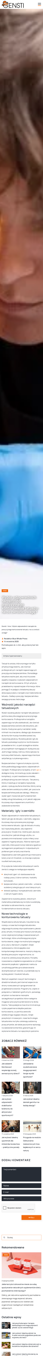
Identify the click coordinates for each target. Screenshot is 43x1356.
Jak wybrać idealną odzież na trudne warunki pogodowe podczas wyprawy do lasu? (26, 1335)
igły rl (38, 770)
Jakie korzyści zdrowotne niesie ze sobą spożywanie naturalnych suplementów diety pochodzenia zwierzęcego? (21, 1287)
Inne (5, 591)
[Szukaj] (4, 1237)
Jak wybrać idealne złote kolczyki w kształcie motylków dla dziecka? (26, 1345)
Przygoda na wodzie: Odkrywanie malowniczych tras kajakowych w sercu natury (32, 1144)
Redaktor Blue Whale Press (15, 638)
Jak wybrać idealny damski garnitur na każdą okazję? (31, 1102)
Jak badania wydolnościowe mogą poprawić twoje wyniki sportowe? (30, 1070)
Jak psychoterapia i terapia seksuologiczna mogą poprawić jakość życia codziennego (25, 1325)
